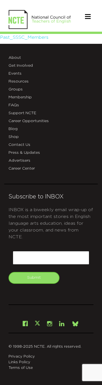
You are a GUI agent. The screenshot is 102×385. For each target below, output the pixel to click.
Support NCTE (22, 113)
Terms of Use (20, 368)
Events (15, 73)
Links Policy (19, 362)
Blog (13, 129)
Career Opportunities (28, 121)
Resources (18, 81)
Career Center (21, 168)
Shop (13, 137)
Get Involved (20, 66)
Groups (15, 89)
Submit (34, 278)
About (14, 58)
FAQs (13, 105)
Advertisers (19, 161)
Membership (20, 97)
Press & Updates (24, 153)
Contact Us (19, 145)
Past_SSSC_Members (24, 37)
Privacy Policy (21, 356)
